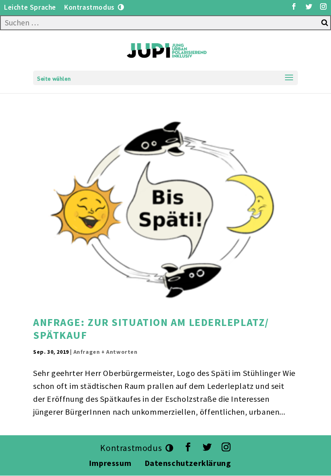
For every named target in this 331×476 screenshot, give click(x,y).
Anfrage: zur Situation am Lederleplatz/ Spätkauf (151, 328)
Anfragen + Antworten (105, 351)
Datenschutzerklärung (189, 463)
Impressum (110, 463)
